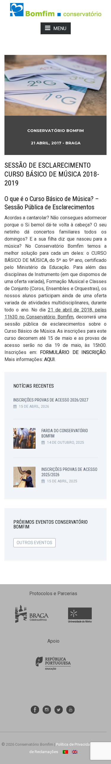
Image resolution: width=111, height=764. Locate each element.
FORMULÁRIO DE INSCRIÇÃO (73, 352)
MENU (59, 28)
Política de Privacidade (75, 744)
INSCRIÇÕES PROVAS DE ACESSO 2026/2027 (50, 400)
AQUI (49, 359)
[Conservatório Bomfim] (55, 9)
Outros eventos (34, 542)
